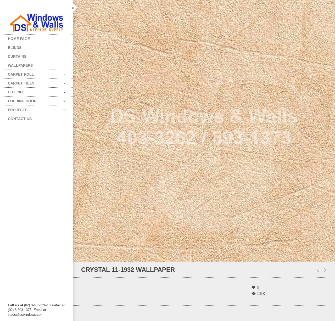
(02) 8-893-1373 (19, 310)
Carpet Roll (17, 73)
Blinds (10, 46)
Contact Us (20, 119)
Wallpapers (16, 64)
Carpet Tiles (17, 82)
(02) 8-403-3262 (36, 305)
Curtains (13, 55)
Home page (19, 39)
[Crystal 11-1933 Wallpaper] (325, 270)
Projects (13, 108)
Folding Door (18, 100)
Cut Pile (12, 91)
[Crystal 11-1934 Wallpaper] (318, 270)
